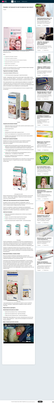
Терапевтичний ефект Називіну (11, 56)
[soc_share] (53, 402)
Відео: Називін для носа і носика (11, 65)
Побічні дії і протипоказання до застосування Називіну (16, 60)
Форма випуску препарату (10, 63)
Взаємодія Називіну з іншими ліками (12, 61)
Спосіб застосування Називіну (11, 58)
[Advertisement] (18, 19)
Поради (4, 9)
